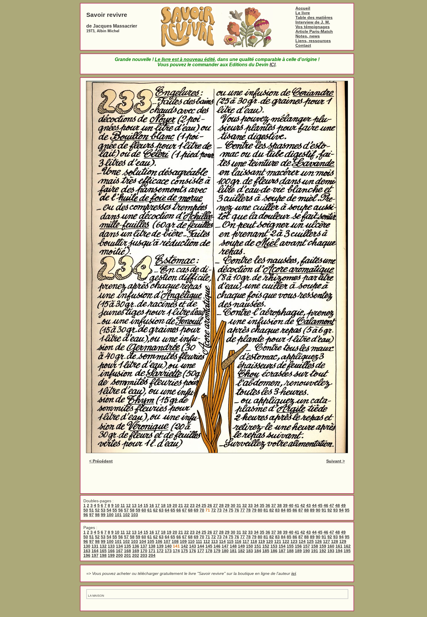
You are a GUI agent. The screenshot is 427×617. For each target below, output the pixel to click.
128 (334, 541)
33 (250, 505)
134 (119, 546)
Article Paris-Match (314, 31)
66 (178, 510)
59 (138, 510)
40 (291, 505)
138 (151, 546)
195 (347, 550)
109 (183, 541)
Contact (303, 45)
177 (200, 550)
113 (214, 541)
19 (169, 505)
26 (209, 505)
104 (142, 541)
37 (273, 505)
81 (265, 510)
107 (167, 541)
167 (119, 550)
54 (109, 510)
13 (134, 505)
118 (253, 541)
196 (86, 555)
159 (322, 546)
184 (257, 550)
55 (114, 510)
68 (190, 510)
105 (150, 541)
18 (163, 505)
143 (192, 546)
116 (238, 541)
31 (238, 505)
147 (225, 546)
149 (241, 546)
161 (339, 546)
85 (289, 510)
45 (320, 505)
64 (167, 510)
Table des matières (314, 17)
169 (135, 550)
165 (103, 550)
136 (135, 546)
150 (249, 546)
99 (103, 514)
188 (290, 550)
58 (132, 510)
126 (318, 541)
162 (347, 546)
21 (180, 505)
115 (230, 541)
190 (306, 550)
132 (103, 546)
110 (191, 541)
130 (86, 546)
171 (151, 550)
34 (256, 505)
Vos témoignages (312, 26)
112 (206, 541)
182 (241, 550)
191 (314, 550)
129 (342, 541)
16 (151, 505)
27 (215, 505)
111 (199, 541)
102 (126, 514)
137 (143, 546)
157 (306, 546)
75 (231, 510)
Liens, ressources (313, 40)
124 (302, 541)
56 (120, 510)
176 (192, 550)
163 (86, 550)
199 (111, 555)
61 (149, 510)
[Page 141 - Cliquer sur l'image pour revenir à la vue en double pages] (217, 451)
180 (225, 550)
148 (233, 546)
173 (168, 550)
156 (298, 546)
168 (127, 550)
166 (111, 550)
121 (277, 541)
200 (119, 555)
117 (246, 541)
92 (329, 510)
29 (227, 505)
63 (161, 510)
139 (160, 546)
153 (273, 546)
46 (326, 505)
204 (151, 555)
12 (128, 505)
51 (91, 510)
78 (248, 510)
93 (335, 510)
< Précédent (101, 461)
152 (265, 546)
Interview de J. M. (312, 22)
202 (135, 555)
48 (337, 505)
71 (207, 537)
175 (184, 550)
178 (208, 550)
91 (324, 510)
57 (126, 510)
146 (217, 546)
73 (219, 510)
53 (103, 510)
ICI (272, 64)
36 (267, 505)
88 (306, 510)
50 (85, 510)
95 (347, 510)
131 (95, 546)
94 (341, 510)
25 (204, 505)
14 (140, 505)
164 (95, 550)
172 (160, 550)
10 (117, 505)
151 (257, 546)
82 (271, 510)
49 (343, 505)
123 (293, 541)
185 (265, 550)
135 (127, 546)
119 (261, 541)
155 (290, 546)
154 (282, 546)
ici (293, 573)
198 (103, 555)
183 (249, 550)
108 (175, 541)
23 (192, 505)
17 (157, 505)
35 (262, 505)
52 (97, 510)
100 (110, 514)
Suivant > (335, 461)
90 (318, 510)
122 (285, 541)
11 (123, 505)
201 (127, 555)
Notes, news (307, 36)
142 (184, 546)
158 (314, 546)
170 (143, 550)
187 (282, 550)
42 (302, 505)
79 (254, 510)
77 (242, 510)
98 (97, 514)
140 (168, 546)
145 (208, 546)
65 (173, 510)
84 (283, 510)
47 (331, 505)
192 (322, 550)
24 (198, 505)
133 (111, 546)
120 (269, 541)
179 (217, 550)
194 (339, 550)
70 (202, 510)
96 (85, 514)
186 (273, 550)
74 (225, 510)
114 (222, 541)
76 (236, 510)
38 (279, 505)
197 (95, 555)
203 (143, 555)
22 (186, 505)
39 (285, 505)
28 (221, 505)
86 (295, 510)
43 (308, 505)
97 (91, 514)
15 (145, 505)
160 (330, 546)
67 (184, 510)
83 (277, 510)
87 (300, 510)
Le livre (302, 12)
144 (200, 546)
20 (175, 505)
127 (326, 541)
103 (134, 514)
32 (244, 505)
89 (312, 510)
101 (118, 514)
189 (298, 550)
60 (143, 510)
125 (310, 541)
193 (330, 550)
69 (196, 510)
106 (158, 541)
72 (213, 510)
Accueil (302, 8)
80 (260, 510)
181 (233, 550)
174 (176, 550)
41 (297, 505)
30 (233, 505)
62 (155, 510)
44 (314, 505)
